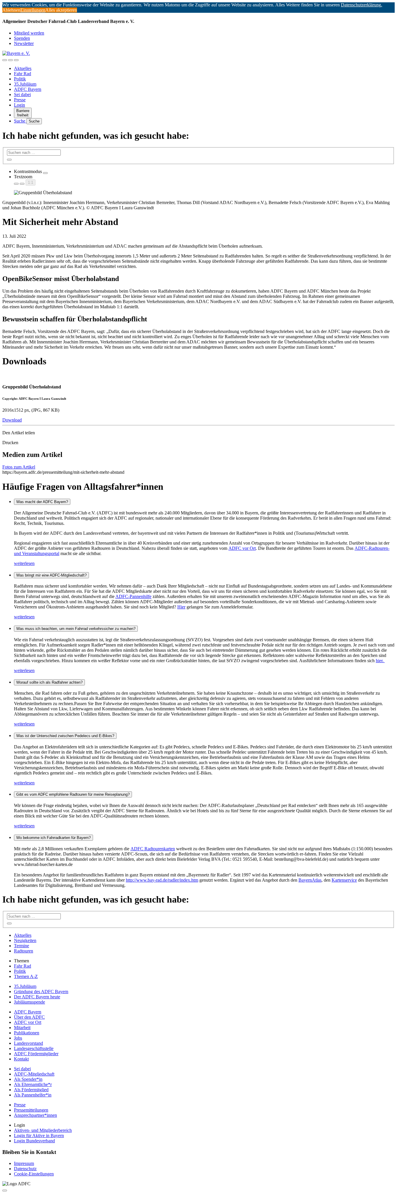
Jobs (18, 1037)
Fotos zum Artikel (18, 466)
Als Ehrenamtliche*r (33, 1084)
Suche (20, 120)
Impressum (24, 1163)
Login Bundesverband (34, 1140)
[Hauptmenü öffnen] (16, 60)
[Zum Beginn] (4, 1190)
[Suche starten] (9, 160)
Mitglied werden (29, 32)
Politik (20, 78)
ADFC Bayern (27, 89)
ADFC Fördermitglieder (36, 1053)
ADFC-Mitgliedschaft (34, 1073)
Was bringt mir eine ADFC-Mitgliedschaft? (51, 575)
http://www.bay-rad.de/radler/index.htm (162, 880)
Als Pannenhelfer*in (32, 1094)
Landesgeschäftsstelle (33, 1048)
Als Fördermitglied (31, 1089)
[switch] (45, 173)
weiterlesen (24, 563)
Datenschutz (25, 1168)
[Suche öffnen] (10, 60)
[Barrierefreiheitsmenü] (4, 60)
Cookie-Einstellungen (34, 1173)
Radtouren (23, 950)
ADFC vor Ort (242, 548)
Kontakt (21, 1058)
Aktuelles (22, 68)
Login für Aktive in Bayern (39, 1135)
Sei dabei (22, 94)
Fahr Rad (22, 73)
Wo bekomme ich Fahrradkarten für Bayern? (53, 837)
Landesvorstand (28, 1043)
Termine (21, 945)
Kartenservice (344, 880)
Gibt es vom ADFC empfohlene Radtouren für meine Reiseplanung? (73, 794)
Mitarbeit (22, 1027)
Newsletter (24, 43)
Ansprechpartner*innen (35, 1115)
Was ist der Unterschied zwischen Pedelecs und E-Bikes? (65, 736)
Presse (20, 99)
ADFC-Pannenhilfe (133, 596)
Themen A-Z (26, 976)
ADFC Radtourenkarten (152, 848)
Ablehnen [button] (11, 10)
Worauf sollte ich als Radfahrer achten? (49, 682)
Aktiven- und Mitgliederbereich (43, 1130)
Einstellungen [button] (32, 10)
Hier (181, 606)
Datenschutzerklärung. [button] (361, 4)
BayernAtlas (309, 880)
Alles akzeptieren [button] (61, 10)
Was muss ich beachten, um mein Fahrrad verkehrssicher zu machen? (75, 628)
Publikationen (26, 1032)
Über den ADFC (29, 1017)
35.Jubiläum (25, 84)
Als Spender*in (28, 1079)
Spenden (22, 38)
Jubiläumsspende (29, 1001)
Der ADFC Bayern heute (37, 996)
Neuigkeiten (25, 940)
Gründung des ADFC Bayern (41, 991)
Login (19, 104)
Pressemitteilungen (31, 1109)
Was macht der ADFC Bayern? (42, 502)
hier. (380, 660)
